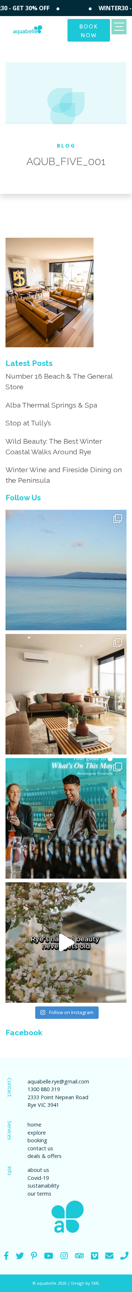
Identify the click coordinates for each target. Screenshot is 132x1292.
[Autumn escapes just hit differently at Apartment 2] (66, 694)
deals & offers (44, 1156)
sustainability (43, 1185)
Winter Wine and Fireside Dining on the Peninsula (64, 475)
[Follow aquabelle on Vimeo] (94, 1255)
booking (37, 1140)
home (34, 1124)
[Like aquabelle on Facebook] (6, 1255)
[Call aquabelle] (124, 1255)
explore (36, 1132)
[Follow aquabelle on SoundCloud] (48, 1255)
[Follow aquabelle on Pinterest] (34, 1255)
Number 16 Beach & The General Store (59, 381)
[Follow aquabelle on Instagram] (64, 1255)
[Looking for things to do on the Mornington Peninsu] (66, 818)
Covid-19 (38, 1177)
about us (38, 1169)
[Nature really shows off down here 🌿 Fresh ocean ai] (66, 942)
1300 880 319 (43, 1089)
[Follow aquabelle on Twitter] (20, 1255)
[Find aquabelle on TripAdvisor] (79, 1255)
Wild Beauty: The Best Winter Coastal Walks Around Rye (54, 446)
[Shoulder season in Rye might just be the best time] (66, 570)
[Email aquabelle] (109, 1255)
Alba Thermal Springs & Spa (51, 405)
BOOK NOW (88, 30)
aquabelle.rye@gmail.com (58, 1081)
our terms (39, 1193)
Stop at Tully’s (28, 423)
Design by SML (85, 1283)
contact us (40, 1148)
